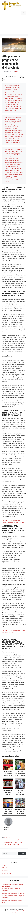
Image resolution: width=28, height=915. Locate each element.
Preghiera (7, 837)
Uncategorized (6, 873)
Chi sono (18, 911)
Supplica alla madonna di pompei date (13, 893)
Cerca (22, 853)
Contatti (13, 911)
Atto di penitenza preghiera (12, 840)
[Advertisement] (14, 25)
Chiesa (4, 865)
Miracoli (4, 868)
